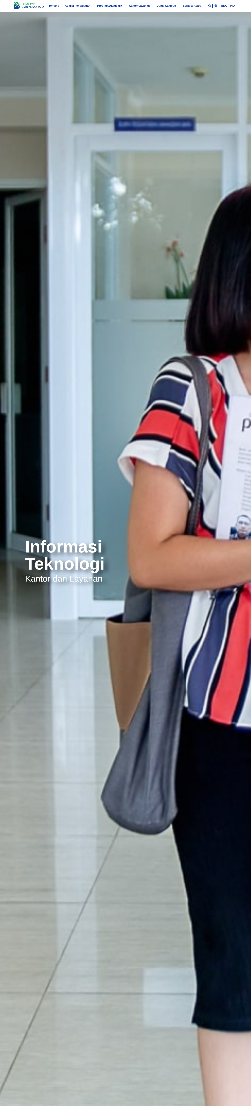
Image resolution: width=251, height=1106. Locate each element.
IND (232, 5)
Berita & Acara (192, 5)
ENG (224, 5)
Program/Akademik (109, 5)
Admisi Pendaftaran (77, 5)
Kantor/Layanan (139, 5)
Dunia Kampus (166, 5)
